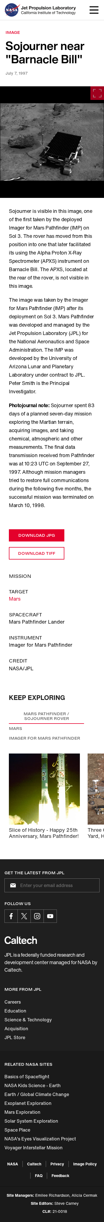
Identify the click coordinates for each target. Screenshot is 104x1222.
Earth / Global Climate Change (36, 1094)
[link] (52, 142)
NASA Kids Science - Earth (32, 1085)
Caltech (34, 1164)
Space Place (17, 1130)
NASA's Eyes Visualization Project (40, 1138)
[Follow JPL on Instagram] (37, 916)
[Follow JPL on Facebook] (11, 916)
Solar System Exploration (31, 1121)
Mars (15, 598)
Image (13, 32)
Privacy (57, 1164)
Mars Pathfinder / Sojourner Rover (46, 716)
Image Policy (85, 1164)
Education (15, 1010)
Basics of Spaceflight (26, 1076)
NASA (12, 1164)
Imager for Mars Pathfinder (44, 738)
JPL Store (14, 1037)
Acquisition (16, 1028)
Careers (12, 1002)
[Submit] (12, 885)
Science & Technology (28, 1019)
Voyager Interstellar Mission (33, 1147)
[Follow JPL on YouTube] (50, 916)
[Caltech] (20, 940)
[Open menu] (94, 10)
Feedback (60, 1175)
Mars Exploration (22, 1112)
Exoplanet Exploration (28, 1103)
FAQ (38, 1175)
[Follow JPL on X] (24, 916)
